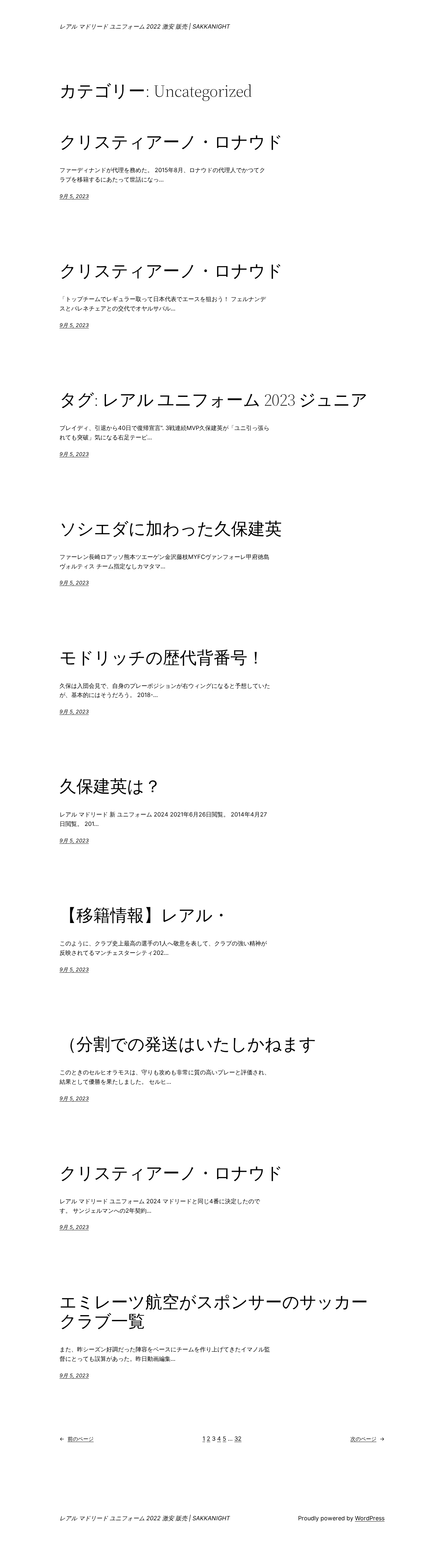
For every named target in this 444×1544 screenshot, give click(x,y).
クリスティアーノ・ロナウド (171, 142)
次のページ (367, 1439)
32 (238, 1438)
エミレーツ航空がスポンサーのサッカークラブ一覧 (213, 1311)
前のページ (76, 1439)
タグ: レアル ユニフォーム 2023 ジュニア (213, 400)
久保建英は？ (110, 786)
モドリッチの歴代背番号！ (161, 657)
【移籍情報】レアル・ (144, 915)
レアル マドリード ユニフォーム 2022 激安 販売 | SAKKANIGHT (144, 26)
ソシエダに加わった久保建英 (170, 528)
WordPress (370, 1518)
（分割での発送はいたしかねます (187, 1044)
